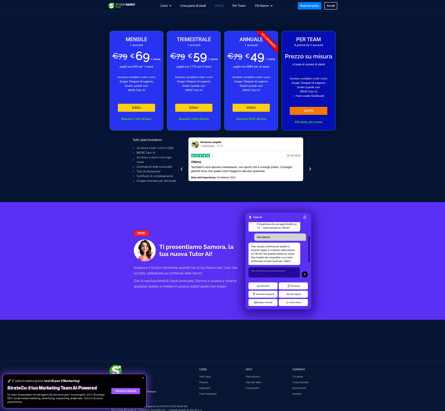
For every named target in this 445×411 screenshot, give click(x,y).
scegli (136, 107)
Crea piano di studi (193, 5)
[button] (181, 169)
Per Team (239, 5)
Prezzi (219, 5)
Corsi (164, 5)
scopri (308, 110)
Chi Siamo (262, 5)
